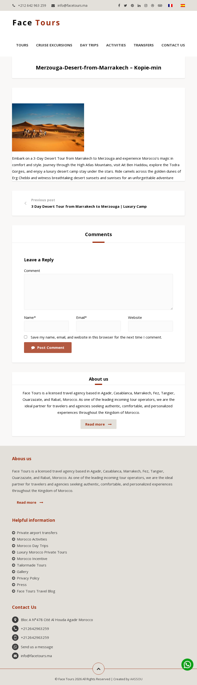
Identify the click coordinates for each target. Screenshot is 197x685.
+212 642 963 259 (31, 5)
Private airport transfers (37, 532)
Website (135, 317)
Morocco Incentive (32, 558)
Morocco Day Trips (32, 545)
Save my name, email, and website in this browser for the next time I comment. (96, 337)
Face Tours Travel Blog (36, 591)
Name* (30, 317)
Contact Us (173, 45)
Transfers (144, 45)
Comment (32, 270)
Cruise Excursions (54, 45)
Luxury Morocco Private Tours (42, 552)
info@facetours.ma (72, 5)
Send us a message (37, 646)
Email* (81, 317)
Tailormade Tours (31, 565)
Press (22, 584)
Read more (95, 424)
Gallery (22, 571)
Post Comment (50, 347)
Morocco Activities (32, 539)
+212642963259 (35, 628)
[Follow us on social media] (119, 5)
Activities (116, 45)
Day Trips (89, 45)
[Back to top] (98, 669)
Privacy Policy (28, 578)
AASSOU (136, 679)
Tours (22, 45)
